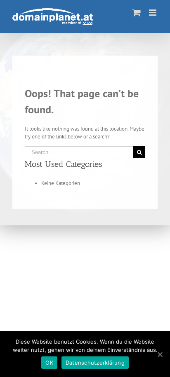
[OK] (160, 354)
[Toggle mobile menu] (153, 12)
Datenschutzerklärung (95, 362)
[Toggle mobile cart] (136, 12)
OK (49, 362)
